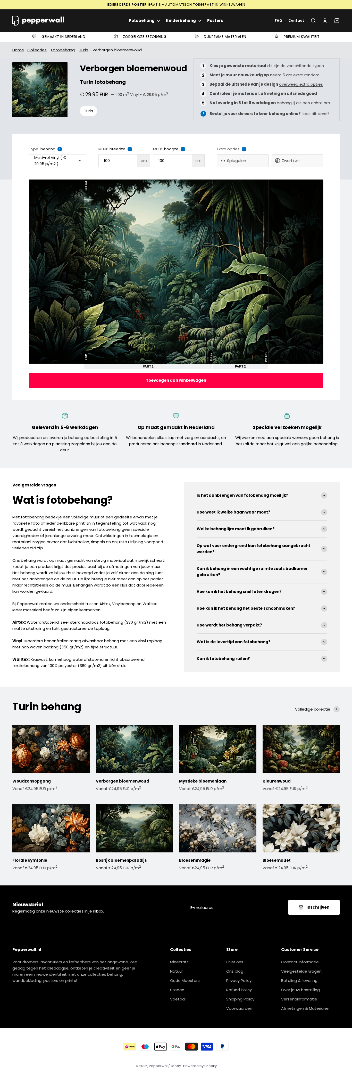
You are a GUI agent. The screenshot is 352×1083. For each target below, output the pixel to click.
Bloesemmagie (195, 860)
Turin (83, 50)
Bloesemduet (277, 860)
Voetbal (178, 999)
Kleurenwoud (277, 781)
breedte (117, 149)
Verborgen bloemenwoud (117, 50)
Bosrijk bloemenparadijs (121, 860)
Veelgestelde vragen (301, 971)
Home (18, 50)
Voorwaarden (239, 1008)
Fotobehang (142, 20)
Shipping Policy (240, 999)
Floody (175, 1065)
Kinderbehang (181, 20)
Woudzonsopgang (31, 781)
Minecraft (179, 962)
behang (47, 149)
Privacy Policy (239, 980)
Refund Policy (239, 989)
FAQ (278, 20)
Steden (177, 989)
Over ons (234, 962)
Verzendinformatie (299, 999)
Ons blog (234, 971)
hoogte (171, 149)
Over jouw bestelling (300, 989)
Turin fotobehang (103, 82)
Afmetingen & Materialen (305, 1008)
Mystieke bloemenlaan (203, 781)
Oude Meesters (185, 980)
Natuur (176, 971)
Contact (296, 20)
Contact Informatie (300, 962)
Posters (215, 20)
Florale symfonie (29, 860)
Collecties (37, 50)
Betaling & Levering (299, 980)
